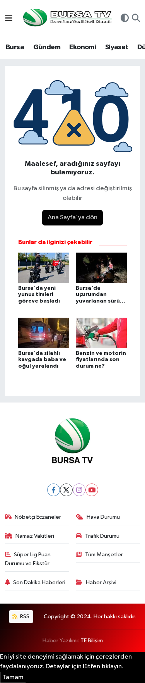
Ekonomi (82, 47)
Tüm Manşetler (104, 554)
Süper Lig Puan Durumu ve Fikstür (28, 559)
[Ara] (136, 19)
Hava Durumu (103, 517)
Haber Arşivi (101, 582)
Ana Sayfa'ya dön (72, 217)
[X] (66, 489)
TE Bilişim (91, 640)
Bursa (15, 47)
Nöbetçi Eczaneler (38, 517)
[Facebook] (53, 489)
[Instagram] (79, 489)
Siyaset (116, 47)
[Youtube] (91, 489)
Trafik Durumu (102, 536)
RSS (24, 616)
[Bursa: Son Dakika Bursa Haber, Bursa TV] (66, 18)
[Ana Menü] (8, 18)
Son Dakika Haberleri (39, 582)
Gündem (46, 47)
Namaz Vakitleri (34, 536)
